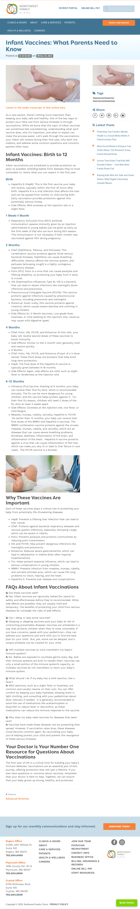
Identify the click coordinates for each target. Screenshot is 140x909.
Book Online (126, 902)
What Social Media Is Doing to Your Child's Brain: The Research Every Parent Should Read (114, 150)
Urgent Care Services (119, 23)
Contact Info (80, 853)
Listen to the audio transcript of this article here (35, 107)
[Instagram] (122, 842)
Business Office (82, 857)
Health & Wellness (19, 30)
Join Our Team (81, 841)
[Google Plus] (115, 115)
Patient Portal (68, 8)
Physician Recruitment (80, 847)
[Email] (122, 115)
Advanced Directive (17, 798)
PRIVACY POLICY (59, 904)
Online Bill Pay (90, 8)
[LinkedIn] (109, 115)
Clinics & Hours (17, 22)
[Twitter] (102, 115)
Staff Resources (82, 872)
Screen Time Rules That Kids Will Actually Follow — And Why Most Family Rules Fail (113, 165)
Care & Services (51, 22)
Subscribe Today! (119, 826)
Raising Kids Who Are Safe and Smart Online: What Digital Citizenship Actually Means (115, 179)
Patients (70, 22)
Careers (39, 30)
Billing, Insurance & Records (85, 863)
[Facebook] (95, 115)
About (34, 22)
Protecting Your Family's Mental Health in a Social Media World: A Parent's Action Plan (113, 136)
